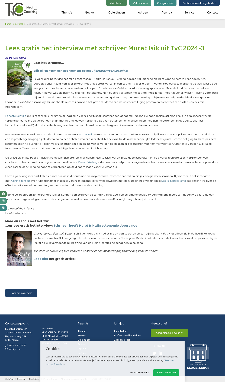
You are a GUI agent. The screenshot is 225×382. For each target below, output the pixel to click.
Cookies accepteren (166, 372)
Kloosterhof (120, 331)
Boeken (90, 12)
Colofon (9, 379)
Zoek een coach (122, 339)
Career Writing (87, 162)
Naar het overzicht (21, 293)
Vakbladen (116, 3)
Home (8, 24)
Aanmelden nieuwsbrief (169, 333)
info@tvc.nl (15, 349)
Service (189, 12)
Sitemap (21, 379)
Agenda (167, 12)
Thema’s (67, 12)
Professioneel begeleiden (199, 3)
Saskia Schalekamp (173, 180)
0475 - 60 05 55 (17, 345)
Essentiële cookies (139, 372)
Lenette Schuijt (15, 115)
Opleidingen (116, 12)
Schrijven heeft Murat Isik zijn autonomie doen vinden (96, 225)
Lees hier (41, 258)
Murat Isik (86, 134)
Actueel (143, 12)
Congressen (165, 3)
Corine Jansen (20, 180)
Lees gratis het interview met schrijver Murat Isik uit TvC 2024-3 (59, 24)
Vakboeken (140, 3)
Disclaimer (34, 379)
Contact (212, 12)
